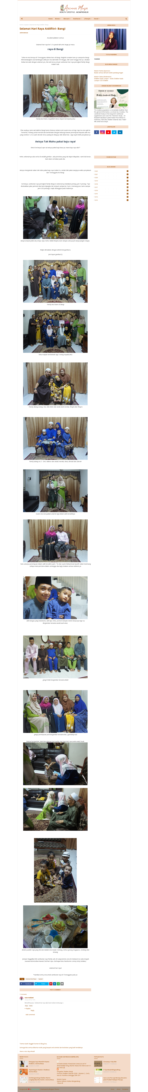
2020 (111, 177)
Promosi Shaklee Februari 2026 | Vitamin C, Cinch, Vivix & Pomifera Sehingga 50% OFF (73, 1074)
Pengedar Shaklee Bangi (65, 1071)
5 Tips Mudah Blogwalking (111, 1070)
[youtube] (108, 132)
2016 (111, 190)
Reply (26, 1005)
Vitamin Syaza (61, 1079)
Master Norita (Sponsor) (102, 71)
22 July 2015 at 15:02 (30, 1000)
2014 (111, 197)
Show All (60, 1083)
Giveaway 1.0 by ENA (109, 1062)
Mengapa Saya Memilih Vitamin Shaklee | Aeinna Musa (39, 1063)
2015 (111, 194)
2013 (111, 200)
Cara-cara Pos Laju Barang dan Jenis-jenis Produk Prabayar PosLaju (115, 1079)
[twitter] (114, 132)
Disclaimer (125, 1089)
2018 (111, 184)
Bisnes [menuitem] (57, 19)
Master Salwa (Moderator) (102, 77)
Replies (28, 1008)
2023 (111, 171)
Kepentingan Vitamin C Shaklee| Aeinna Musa (39, 1071)
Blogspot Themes (54, 1089)
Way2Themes (35, 1089)
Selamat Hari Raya (31, 979)
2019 (111, 181)
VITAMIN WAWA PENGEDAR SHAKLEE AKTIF (71, 1064)
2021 (111, 174)
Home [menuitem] (50, 19)
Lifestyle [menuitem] (87, 19)
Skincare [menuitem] (66, 19)
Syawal (26, 25)
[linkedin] (120, 132)
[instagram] (102, 132)
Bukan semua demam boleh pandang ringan (108, 73)
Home (21, 25)
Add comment (30, 1015)
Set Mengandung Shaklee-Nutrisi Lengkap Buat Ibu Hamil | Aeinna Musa (41, 1079)
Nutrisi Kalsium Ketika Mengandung (68, 1081)
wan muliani (29, 998)
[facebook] (96, 132)
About (118, 1089)
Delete (30, 1005)
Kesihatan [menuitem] (76, 19)
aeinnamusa (24, 33)
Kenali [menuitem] (96, 19)
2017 (111, 187)
